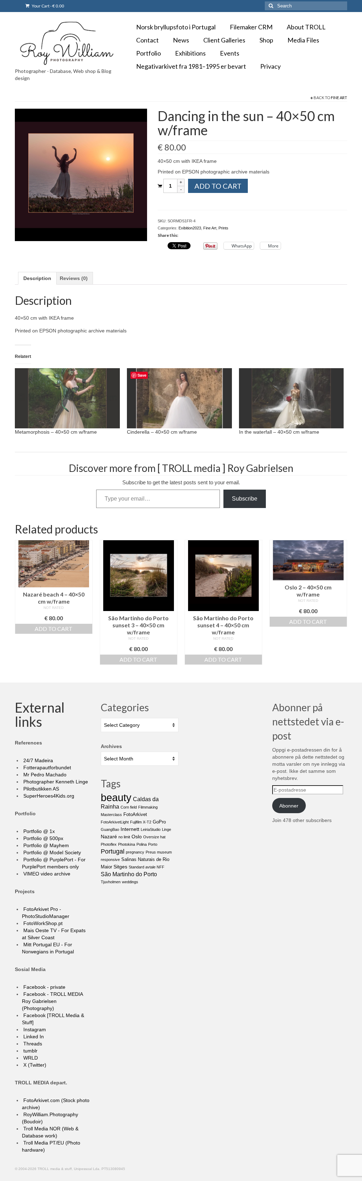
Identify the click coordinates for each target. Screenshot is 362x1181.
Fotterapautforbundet (46, 767)
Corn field (129, 807)
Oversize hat (154, 837)
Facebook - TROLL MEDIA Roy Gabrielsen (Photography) (52, 1001)
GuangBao (110, 829)
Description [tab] (37, 278)
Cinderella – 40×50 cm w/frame (162, 432)
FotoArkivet (135, 814)
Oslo (137, 836)
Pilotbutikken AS (40, 789)
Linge (166, 829)
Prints (223, 228)
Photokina (126, 844)
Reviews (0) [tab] (74, 278)
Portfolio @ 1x (38, 831)
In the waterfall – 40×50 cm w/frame (279, 432)
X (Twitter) (34, 1065)
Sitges (120, 866)
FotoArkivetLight (115, 822)
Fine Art (339, 97)
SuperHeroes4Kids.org (48, 796)
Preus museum (159, 852)
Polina (141, 844)
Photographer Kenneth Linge (55, 782)
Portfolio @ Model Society (51, 852)
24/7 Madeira (37, 760)
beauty (116, 797)
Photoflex (109, 844)
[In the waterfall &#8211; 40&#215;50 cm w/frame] (291, 398)
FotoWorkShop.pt (42, 923)
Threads (32, 1043)
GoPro (159, 822)
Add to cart (217, 186)
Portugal (112, 851)
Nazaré (109, 836)
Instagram (34, 1029)
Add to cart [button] (53, 628)
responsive (110, 859)
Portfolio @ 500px (42, 838)
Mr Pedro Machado (44, 774)
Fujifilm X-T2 (140, 822)
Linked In (33, 1036)
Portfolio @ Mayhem (45, 845)
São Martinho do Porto (129, 874)
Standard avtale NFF (146, 867)
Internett (130, 829)
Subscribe (244, 499)
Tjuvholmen (111, 882)
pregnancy (135, 852)
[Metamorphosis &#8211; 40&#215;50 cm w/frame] (67, 398)
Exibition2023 (190, 228)
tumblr (29, 1051)
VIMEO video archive (46, 874)
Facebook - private (43, 987)
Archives (111, 746)
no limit (124, 837)
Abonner (288, 806)
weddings (130, 882)
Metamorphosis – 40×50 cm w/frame (56, 432)
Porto (152, 844)
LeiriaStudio (150, 829)
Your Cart (47, 5)
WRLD (30, 1058)
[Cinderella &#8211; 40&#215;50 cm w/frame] (179, 398)
